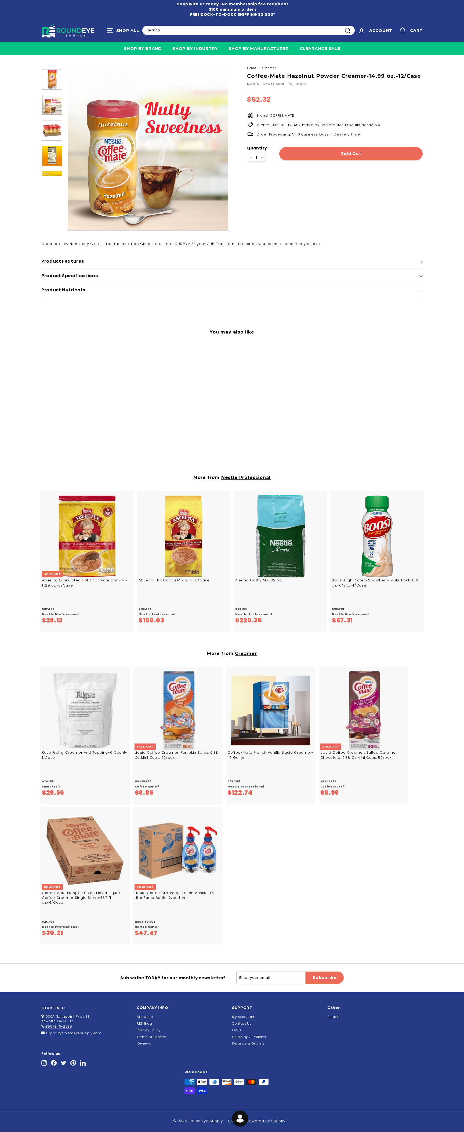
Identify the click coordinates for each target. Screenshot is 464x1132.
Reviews (144, 1043)
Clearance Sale (320, 48)
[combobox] (248, 30)
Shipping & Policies (249, 1037)
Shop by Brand (143, 48)
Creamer (269, 68)
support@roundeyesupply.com (74, 1033)
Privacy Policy (149, 1030)
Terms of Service (151, 1037)
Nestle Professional (265, 84)
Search (333, 1016)
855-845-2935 (59, 1026)
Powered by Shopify (266, 1120)
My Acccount (243, 1016)
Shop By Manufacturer (259, 48)
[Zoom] (148, 149)
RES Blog (144, 1023)
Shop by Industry (195, 48)
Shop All (124, 31)
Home (251, 68)
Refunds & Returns (248, 1043)
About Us (145, 1016)
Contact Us (242, 1023)
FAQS (236, 1030)
